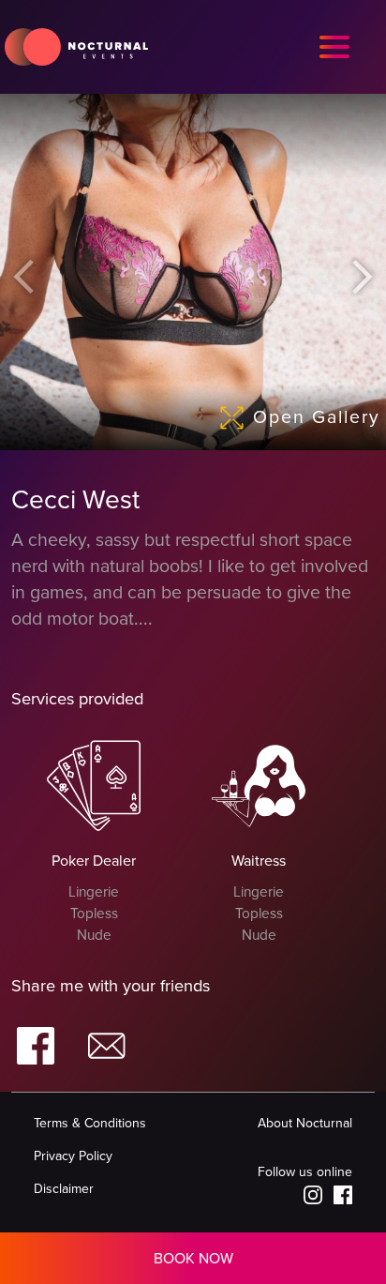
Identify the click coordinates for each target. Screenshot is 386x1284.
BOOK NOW (193, 1258)
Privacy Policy (73, 1156)
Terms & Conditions (90, 1123)
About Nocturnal (305, 1123)
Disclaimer (64, 1189)
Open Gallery (316, 417)
